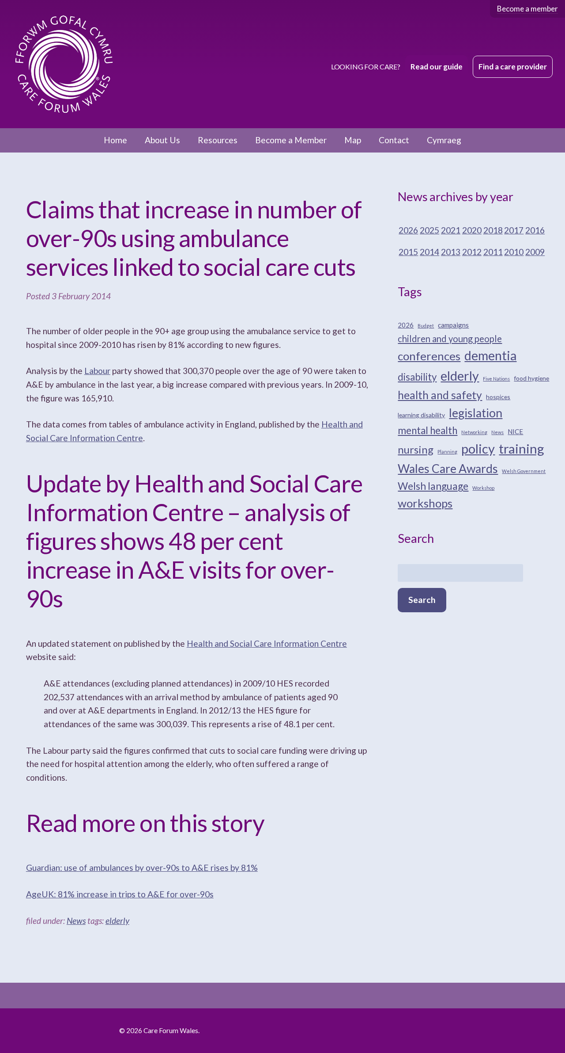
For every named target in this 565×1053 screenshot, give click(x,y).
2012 (472, 252)
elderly (117, 921)
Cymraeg (444, 140)
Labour (97, 371)
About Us (162, 140)
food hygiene (531, 378)
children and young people (450, 338)
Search (422, 600)
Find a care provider (512, 66)
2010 (514, 252)
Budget (426, 325)
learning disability (421, 415)
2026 (408, 230)
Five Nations (496, 379)
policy (478, 448)
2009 (535, 252)
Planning (447, 451)
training (521, 448)
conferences (429, 356)
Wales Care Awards (448, 469)
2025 (429, 230)
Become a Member (291, 140)
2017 (514, 230)
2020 (472, 230)
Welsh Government (524, 471)
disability (417, 377)
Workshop (483, 488)
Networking (474, 432)
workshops (425, 503)
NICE (515, 431)
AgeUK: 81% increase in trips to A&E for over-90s (120, 894)
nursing (415, 449)
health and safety (440, 395)
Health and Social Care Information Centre (267, 643)
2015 (408, 252)
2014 (429, 252)
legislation (475, 413)
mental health (427, 430)
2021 (450, 230)
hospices (498, 397)
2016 (535, 230)
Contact (394, 140)
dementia (490, 355)
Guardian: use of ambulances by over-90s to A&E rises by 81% (142, 867)
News (76, 921)
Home (115, 140)
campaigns (453, 325)
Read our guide (437, 66)
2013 (450, 252)
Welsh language (433, 486)
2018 (493, 230)
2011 (493, 252)
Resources (217, 140)
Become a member (527, 8)
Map (352, 140)
